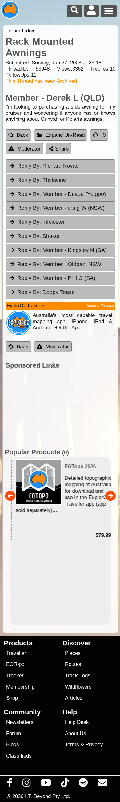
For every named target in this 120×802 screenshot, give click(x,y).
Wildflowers (78, 687)
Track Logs (77, 675)
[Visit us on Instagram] (26, 784)
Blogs (12, 744)
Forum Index (20, 31)
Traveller (16, 653)
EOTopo (15, 664)
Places (73, 653)
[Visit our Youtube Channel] (45, 784)
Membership (20, 687)
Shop (12, 698)
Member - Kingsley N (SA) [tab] (62, 250)
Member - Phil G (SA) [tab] (56, 278)
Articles (73, 698)
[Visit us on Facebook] (10, 784)
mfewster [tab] (41, 222)
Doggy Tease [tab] (46, 292)
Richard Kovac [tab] (47, 166)
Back (22, 135)
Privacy (94, 744)
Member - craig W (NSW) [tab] (61, 208)
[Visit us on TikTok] (64, 784)
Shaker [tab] (38, 236)
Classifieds (19, 756)
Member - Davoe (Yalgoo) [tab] (61, 194)
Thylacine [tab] (41, 180)
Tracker (15, 675)
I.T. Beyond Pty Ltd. (47, 796)
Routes (73, 664)
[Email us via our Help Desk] (102, 784)
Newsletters (20, 722)
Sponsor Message (100, 305)
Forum (13, 733)
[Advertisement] (60, 406)
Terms (72, 744)
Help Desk (77, 722)
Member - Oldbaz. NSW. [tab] (59, 264)
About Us (75, 733)
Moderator (29, 149)
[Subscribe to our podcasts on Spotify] (83, 784)
